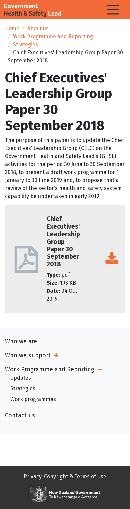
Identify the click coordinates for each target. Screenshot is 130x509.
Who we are (21, 341)
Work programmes (33, 399)
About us (38, 28)
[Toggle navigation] (113, 9)
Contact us (20, 415)
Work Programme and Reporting (53, 36)
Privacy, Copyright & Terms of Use (65, 476)
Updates (20, 378)
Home (12, 28)
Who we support (28, 355)
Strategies (25, 44)
